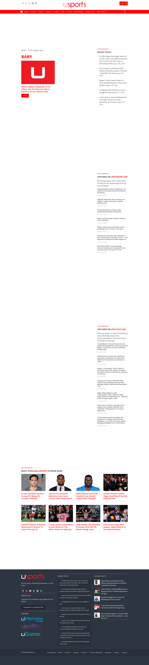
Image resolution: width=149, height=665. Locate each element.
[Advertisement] (74, 33)
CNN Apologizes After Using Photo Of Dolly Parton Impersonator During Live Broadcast (111, 191)
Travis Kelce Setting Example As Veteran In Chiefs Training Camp (112, 607)
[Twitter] (26, 3)
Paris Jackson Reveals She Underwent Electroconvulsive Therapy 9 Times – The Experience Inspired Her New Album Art (112, 237)
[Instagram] (29, 3)
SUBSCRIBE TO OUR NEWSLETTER (33, 607)
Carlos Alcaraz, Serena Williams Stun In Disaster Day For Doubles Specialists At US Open (113, 99)
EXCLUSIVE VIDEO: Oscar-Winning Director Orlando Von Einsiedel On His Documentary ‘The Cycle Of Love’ (111, 248)
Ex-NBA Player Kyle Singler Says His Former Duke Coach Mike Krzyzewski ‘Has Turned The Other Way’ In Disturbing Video (74, 583)
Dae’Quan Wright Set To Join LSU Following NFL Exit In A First (112, 598)
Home (23, 50)
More (25, 96)
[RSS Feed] (41, 591)
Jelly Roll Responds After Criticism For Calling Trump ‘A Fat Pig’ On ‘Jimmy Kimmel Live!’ (111, 201)
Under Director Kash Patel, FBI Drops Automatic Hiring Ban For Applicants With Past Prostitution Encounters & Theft (110, 359)
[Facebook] (23, 3)
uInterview (108, 652)
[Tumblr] (33, 591)
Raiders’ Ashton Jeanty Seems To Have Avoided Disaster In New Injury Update (113, 82)
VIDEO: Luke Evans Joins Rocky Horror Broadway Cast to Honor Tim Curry (111, 228)
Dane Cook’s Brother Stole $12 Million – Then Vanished (111, 219)
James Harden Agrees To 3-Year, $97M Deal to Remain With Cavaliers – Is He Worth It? (114, 616)
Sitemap (75, 652)
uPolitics (116, 652)
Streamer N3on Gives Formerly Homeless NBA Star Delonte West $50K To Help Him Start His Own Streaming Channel (75, 635)
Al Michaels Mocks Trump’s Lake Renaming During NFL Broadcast (109, 211)
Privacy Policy (51, 652)
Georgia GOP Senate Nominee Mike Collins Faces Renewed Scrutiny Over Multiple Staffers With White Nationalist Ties (112, 383)
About (60, 652)
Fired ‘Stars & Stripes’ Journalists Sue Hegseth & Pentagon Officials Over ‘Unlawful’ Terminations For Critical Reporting (110, 408)
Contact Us (84, 652)
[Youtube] (32, 3)
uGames (124, 652)
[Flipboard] (36, 3)
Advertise (67, 652)
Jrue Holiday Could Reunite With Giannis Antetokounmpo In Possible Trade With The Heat (113, 70)
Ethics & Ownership (96, 652)
